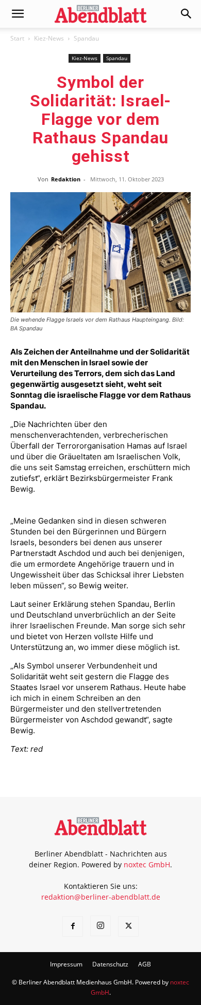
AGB (144, 964)
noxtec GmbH (147, 864)
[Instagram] (100, 926)
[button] (17, 14)
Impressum (66, 964)
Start (17, 38)
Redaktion (65, 179)
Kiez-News (49, 38)
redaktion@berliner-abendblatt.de (100, 897)
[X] (128, 926)
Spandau (86, 38)
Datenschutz (110, 964)
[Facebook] (72, 926)
